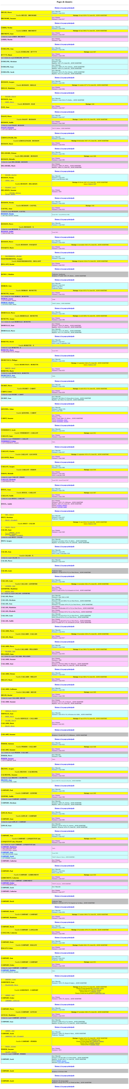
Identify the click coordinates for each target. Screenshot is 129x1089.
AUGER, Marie (9, 102)
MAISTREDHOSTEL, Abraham (13, 256)
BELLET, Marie (9, 726)
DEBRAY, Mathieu (7, 303)
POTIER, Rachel (10, 194)
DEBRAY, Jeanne (7, 299)
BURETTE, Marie (7, 350)
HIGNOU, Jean (6, 780)
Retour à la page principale (64, 8)
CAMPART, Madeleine (9, 847)
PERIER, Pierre (94, 1044)
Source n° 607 (92, 184)
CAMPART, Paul (9, 995)
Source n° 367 (92, 364)
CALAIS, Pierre (10, 527)
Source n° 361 (92, 523)
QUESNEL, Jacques (62, 421)
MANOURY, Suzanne (11, 534)
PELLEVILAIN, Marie (11, 985)
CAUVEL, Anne (9, 180)
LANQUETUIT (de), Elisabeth (14, 1036)
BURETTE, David (10, 368)
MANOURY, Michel (15, 532)
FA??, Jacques (97, 990)
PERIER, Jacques (61, 1061)
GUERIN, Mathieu (61, 505)
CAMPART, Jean (7, 852)
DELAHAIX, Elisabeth (16, 535)
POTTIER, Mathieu (15, 193)
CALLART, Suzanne (11, 1052)
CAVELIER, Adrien (98, 988)
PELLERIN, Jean (10, 651)
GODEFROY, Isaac (10, 979)
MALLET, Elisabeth (11, 520)
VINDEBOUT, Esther (8, 441)
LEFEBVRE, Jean (10, 586)
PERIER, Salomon (94, 1043)
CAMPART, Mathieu (8, 970)
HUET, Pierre (9, 514)
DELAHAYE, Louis (10, 187)
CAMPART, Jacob (7, 856)
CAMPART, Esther (7, 883)
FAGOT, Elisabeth (7, 128)
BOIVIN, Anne (9, 591)
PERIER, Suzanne (7, 758)
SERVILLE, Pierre (11, 711)
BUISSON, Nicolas (11, 175)
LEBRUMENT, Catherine (12, 1000)
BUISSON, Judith (7, 231)
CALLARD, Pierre (10, 720)
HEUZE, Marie (9, 716)
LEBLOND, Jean (100, 993)
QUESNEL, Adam (62, 420)
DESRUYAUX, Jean (8, 375)
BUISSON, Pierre (10, 96)
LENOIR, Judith (62, 507)
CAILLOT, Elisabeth (8, 479)
